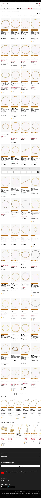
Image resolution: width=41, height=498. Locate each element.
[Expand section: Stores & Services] (20, 456)
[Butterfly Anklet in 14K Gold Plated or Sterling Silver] (35, 204)
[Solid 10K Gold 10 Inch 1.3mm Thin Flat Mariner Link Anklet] (15, 181)
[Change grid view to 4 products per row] (37, 13)
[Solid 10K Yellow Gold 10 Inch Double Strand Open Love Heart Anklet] (25, 276)
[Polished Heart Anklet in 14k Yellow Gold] (25, 100)
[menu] (1, 3)
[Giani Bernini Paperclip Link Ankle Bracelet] (25, 75)
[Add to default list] (6, 400)
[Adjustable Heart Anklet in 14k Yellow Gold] (25, 303)
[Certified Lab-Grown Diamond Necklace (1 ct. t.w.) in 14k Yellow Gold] (19, 428)
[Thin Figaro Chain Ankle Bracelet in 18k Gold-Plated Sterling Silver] (15, 49)
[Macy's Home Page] (5, 3)
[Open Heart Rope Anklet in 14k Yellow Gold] (5, 348)
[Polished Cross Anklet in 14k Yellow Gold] (35, 126)
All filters (36, 168)
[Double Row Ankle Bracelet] (5, 276)
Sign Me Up (20, 466)
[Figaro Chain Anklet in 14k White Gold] (35, 254)
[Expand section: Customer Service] (20, 451)
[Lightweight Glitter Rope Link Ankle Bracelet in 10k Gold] (25, 126)
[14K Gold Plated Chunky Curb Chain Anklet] (25, 327)
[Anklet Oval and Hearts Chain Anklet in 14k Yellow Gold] (25, 229)
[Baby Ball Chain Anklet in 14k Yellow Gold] (15, 303)
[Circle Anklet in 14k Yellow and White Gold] (15, 229)
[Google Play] (11, 487)
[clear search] (39, 5)
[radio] (31, 41)
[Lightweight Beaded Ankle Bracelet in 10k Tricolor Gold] (5, 372)
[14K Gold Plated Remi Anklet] (35, 181)
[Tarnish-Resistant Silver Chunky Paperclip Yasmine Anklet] (25, 372)
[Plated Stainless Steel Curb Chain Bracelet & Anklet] (15, 348)
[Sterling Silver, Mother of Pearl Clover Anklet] (5, 303)
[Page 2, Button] (28, 394)
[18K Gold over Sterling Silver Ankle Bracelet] (5, 49)
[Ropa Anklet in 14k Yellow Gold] (15, 204)
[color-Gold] (31, 246)
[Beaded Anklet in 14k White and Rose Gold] (25, 204)
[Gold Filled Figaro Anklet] (5, 126)
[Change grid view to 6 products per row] (39, 13)
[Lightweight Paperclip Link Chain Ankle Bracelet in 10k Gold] (15, 126)
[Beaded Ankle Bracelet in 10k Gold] (5, 181)
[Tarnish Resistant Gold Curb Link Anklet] (15, 276)
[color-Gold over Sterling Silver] (31, 221)
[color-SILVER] (13, 390)
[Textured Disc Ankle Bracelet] (15, 100)
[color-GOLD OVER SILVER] (11, 390)
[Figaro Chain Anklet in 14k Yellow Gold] (5, 100)
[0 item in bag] (39, 3)
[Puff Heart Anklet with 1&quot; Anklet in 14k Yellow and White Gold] (35, 372)
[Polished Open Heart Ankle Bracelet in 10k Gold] (35, 49)
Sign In (37, 3)
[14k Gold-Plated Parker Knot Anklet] (25, 254)
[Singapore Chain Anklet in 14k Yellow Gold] (5, 23)
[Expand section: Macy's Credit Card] (20, 453)
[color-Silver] (33, 41)
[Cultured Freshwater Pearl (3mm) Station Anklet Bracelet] (35, 303)
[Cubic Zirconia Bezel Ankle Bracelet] (15, 372)
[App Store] (4, 487)
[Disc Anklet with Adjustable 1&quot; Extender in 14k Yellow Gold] (35, 327)
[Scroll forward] (38, 172)
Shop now (35, 8)
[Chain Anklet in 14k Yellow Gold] (35, 75)
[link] (5, 35)
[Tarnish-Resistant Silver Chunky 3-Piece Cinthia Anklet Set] (35, 229)
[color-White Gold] (13, 91)
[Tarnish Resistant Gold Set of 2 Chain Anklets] (35, 348)
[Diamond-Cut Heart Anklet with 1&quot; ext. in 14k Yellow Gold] (5, 149)
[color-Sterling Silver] (23, 92)
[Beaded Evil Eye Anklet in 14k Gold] (25, 23)
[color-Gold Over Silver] (31, 41)
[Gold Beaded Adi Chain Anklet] (5, 254)
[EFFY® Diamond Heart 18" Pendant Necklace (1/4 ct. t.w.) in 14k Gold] (11, 428)
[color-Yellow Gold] (11, 91)
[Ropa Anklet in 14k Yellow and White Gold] (15, 254)
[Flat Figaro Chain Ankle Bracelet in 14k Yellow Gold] (5, 229)
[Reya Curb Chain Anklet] (15, 327)
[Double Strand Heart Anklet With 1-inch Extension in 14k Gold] (15, 75)
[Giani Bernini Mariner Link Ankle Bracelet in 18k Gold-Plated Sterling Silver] (35, 23)
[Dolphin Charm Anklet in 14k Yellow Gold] (35, 100)
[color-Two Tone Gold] (1, 445)
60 (25, 393)
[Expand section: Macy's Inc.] (20, 459)
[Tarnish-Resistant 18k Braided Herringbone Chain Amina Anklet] (15, 149)
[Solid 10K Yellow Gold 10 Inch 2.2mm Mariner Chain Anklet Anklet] (5, 204)
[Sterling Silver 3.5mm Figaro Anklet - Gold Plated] (5, 327)
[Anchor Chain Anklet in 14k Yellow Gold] (35, 149)
